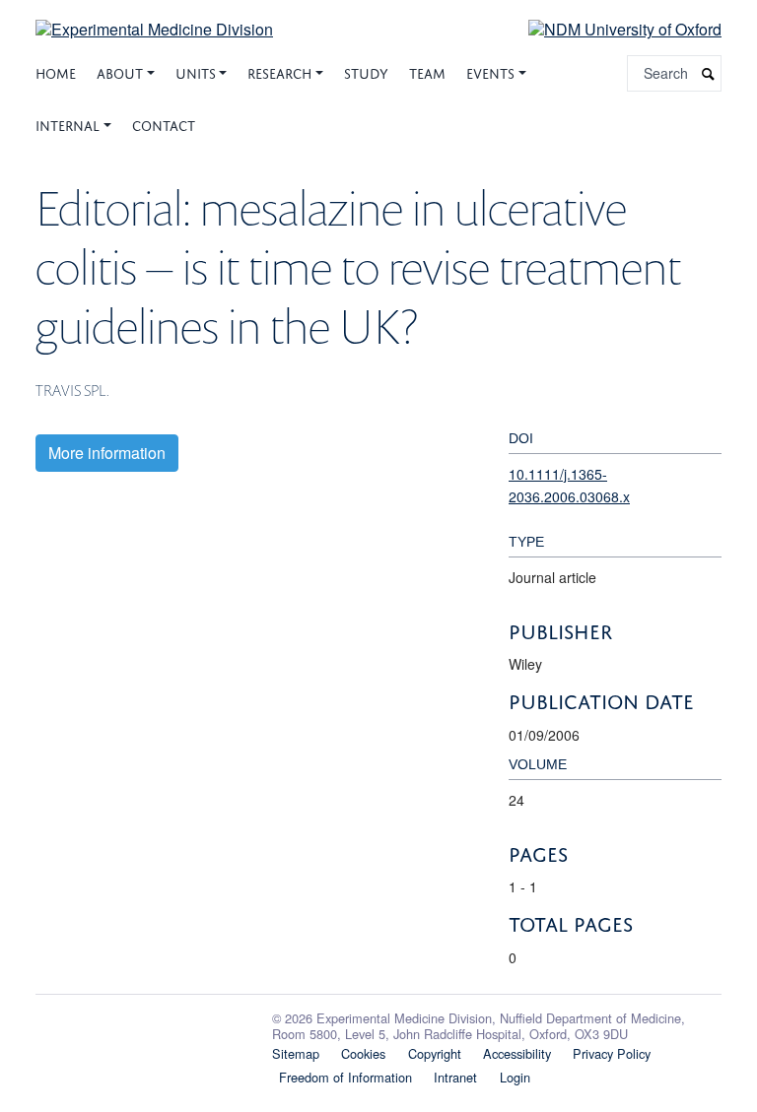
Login (515, 1077)
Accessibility (517, 1053)
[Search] (709, 73)
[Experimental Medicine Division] (154, 17)
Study (366, 71)
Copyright (434, 1053)
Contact (163, 123)
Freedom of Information (345, 1077)
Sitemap (295, 1053)
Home (55, 71)
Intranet (455, 1077)
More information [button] (107, 452)
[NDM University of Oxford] (610, 28)
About (120, 71)
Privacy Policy (612, 1053)
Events (490, 71)
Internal (67, 123)
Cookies (363, 1053)
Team (427, 71)
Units (195, 71)
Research (279, 71)
